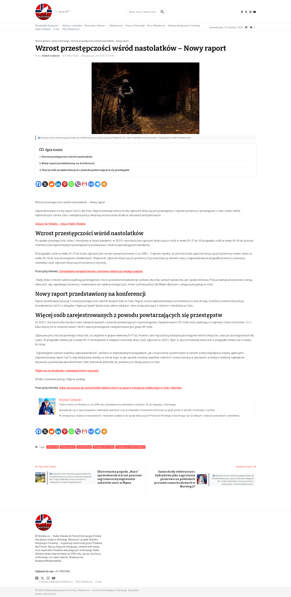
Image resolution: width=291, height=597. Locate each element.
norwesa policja (67, 447)
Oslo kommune (84, 447)
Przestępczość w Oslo (104, 447)
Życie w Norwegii (60, 41)
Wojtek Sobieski (50, 55)
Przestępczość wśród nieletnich (130, 447)
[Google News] (91, 184)
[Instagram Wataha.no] (250, 12)
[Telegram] (98, 184)
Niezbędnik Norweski (46, 25)
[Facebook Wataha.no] (242, 12)
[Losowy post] (246, 27)
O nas (56, 29)
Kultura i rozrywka (72, 25)
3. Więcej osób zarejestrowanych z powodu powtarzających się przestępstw (84, 170)
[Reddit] (52, 184)
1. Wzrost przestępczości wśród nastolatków (65, 156)
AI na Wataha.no (156, 25)
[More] (104, 184)
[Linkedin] (58, 184)
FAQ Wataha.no (70, 29)
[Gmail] (84, 184)
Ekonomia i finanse (95, 25)
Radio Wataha (43, 29)
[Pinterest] (65, 184)
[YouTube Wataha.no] (254, 12)
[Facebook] (38, 184)
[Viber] (78, 184)
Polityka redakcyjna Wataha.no (56, 581)
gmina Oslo (52, 447)
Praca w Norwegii (135, 25)
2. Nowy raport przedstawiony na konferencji (66, 163)
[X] (45, 184)
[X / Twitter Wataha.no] (246, 12)
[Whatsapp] (71, 184)
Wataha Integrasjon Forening (184, 25)
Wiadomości (116, 25)
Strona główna (42, 41)
